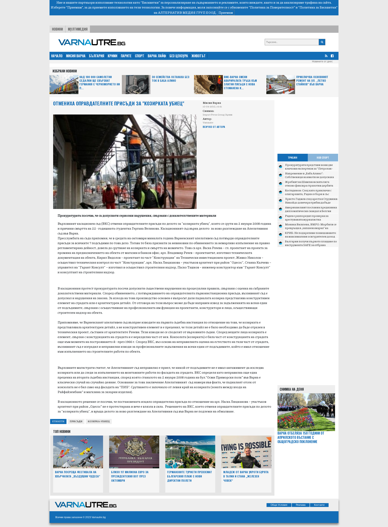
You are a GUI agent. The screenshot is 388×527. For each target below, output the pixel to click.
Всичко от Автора (214, 126)
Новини (57, 29)
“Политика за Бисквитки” (317, 7)
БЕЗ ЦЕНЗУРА (179, 55)
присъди (76, 421)
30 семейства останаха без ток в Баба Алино (170, 79)
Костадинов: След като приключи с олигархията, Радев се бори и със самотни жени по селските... (308, 193)
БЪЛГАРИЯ (96, 55)
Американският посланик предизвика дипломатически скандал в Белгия (311, 209)
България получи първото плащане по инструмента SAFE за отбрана (311, 243)
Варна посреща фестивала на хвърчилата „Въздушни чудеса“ (77, 474)
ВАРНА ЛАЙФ (157, 55)
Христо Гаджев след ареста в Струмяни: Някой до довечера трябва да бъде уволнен (311, 202)
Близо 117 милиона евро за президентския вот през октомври (130, 476)
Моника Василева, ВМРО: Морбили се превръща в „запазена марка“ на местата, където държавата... (310, 227)
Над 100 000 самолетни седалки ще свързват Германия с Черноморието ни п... (99, 82)
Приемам (225, 12)
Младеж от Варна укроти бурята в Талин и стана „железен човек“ (246, 476)
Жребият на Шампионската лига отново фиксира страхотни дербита (309, 183)
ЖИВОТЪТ (199, 55)
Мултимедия (78, 29)
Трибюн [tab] (292, 157)
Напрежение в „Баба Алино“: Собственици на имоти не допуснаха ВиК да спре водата (309, 176)
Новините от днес (322, 61)
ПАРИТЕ (126, 55)
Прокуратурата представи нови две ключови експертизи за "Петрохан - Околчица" (309, 168)
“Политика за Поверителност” (272, 7)
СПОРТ (139, 55)
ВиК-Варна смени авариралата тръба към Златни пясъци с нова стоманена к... (240, 82)
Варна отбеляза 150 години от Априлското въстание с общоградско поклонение (300, 437)
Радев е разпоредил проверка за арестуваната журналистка (306, 217)
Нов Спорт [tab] (323, 157)
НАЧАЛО (56, 55)
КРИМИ (112, 55)
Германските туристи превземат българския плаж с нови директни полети (189, 476)
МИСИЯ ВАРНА (75, 55)
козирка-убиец (99, 421)
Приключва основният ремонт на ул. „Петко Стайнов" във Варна (312, 80)
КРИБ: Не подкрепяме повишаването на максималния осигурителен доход (310, 234)
